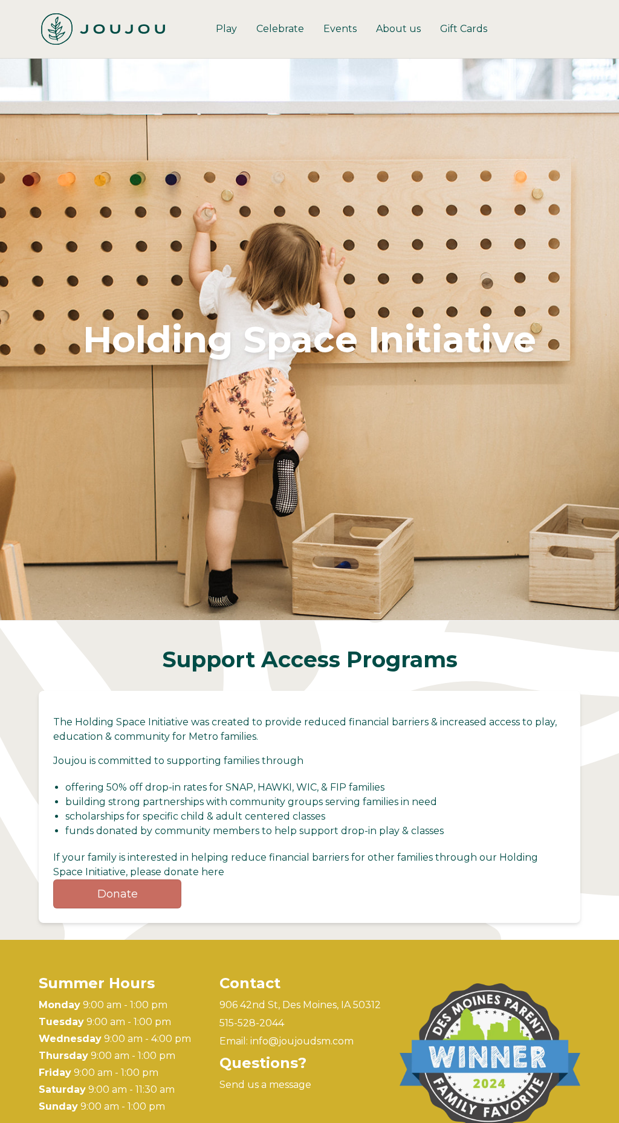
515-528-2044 (251, 1023)
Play (226, 28)
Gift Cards (463, 28)
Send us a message (265, 1084)
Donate (117, 894)
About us (398, 28)
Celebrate (280, 28)
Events (340, 28)
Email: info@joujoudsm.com (286, 1041)
